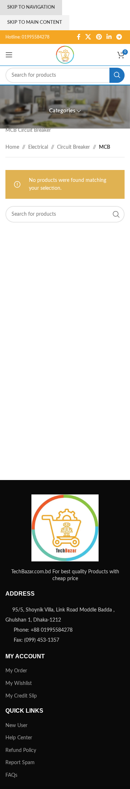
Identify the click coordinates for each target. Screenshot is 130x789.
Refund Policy (20, 750)
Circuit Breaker (73, 147)
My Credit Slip (21, 696)
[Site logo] (65, 54)
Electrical (38, 147)
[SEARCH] (117, 75)
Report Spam (20, 762)
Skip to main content (34, 22)
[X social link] (88, 36)
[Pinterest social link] (99, 36)
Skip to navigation (31, 7)
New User (16, 725)
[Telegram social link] (119, 36)
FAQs (11, 775)
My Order (16, 670)
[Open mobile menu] (9, 55)
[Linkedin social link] (109, 36)
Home (12, 147)
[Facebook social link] (78, 36)
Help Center (18, 737)
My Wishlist (18, 683)
